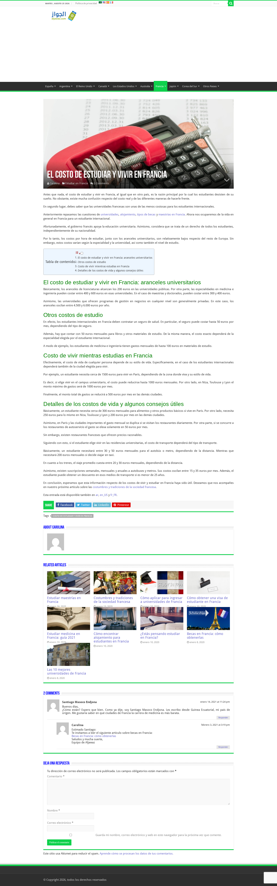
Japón (173, 86)
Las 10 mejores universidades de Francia (66, 671)
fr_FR (113, 495)
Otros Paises (210, 86)
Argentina (64, 86)
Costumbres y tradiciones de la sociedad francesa (113, 600)
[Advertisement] (138, 49)
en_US (104, 495)
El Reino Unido (84, 86)
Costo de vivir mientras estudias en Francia (103, 266)
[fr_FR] (111, 2)
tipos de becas (146, 214)
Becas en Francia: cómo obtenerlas (94, 736)
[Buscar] (231, 3)
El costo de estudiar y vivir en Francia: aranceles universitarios (115, 257)
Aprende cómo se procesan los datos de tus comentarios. (136, 853)
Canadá (102, 86)
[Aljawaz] (64, 15)
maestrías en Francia (171, 214)
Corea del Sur (189, 86)
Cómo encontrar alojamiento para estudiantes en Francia (111, 637)
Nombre (53, 810)
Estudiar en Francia (76, 183)
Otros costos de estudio (92, 262)
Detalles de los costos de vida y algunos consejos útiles (110, 270)
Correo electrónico (60, 823)
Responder (223, 717)
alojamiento (127, 214)
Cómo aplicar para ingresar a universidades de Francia (161, 600)
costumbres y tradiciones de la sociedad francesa (124, 487)
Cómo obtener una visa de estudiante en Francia (207, 600)
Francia (160, 86)
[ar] (100, 2)
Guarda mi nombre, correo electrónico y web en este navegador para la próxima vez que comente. (159, 835)
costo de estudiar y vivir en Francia (72, 516)
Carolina (55, 183)
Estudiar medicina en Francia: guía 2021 (63, 635)
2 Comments (101, 183)
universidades (110, 214)
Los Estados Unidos (123, 86)
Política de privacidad (86, 3)
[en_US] (104, 2)
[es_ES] (107, 2)
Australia (145, 86)
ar (97, 495)
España (49, 86)
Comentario (55, 776)
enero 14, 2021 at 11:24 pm (215, 701)
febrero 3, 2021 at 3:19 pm (215, 724)
